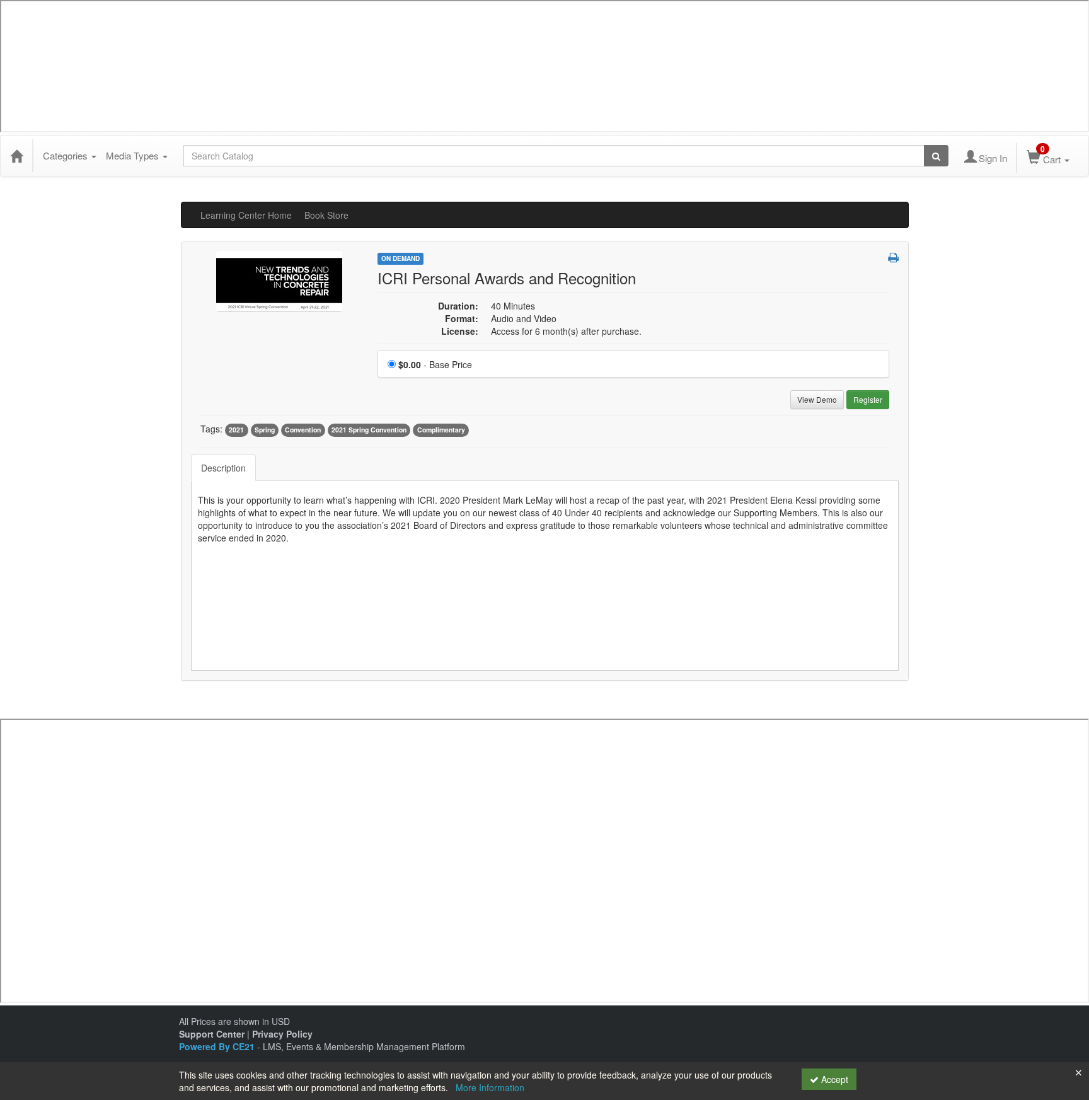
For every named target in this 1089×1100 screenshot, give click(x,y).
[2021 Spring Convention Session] (279, 280)
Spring (265, 429)
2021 (236, 429)
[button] (893, 257)
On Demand (400, 258)
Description (223, 467)
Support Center (212, 1034)
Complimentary (441, 429)
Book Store (326, 215)
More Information (490, 1087)
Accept (833, 1079)
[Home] (16, 155)
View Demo (817, 399)
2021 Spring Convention (368, 429)
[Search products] (936, 155)
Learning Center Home (246, 215)
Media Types (133, 155)
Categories (66, 155)
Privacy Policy (282, 1034)
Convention (303, 429)
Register (867, 399)
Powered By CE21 (218, 1046)
